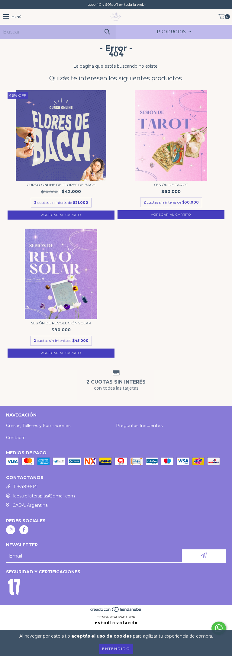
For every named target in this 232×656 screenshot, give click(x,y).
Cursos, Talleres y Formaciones (38, 425)
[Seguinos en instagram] (10, 529)
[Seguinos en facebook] (23, 529)
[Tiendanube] (116, 611)
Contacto (16, 437)
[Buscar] (107, 32)
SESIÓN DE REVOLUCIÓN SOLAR (61, 323)
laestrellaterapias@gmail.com (44, 496)
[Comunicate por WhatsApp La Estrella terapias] (218, 628)
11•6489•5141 (26, 486)
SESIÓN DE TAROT (171, 184)
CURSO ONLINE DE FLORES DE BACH (61, 184)
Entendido (116, 648)
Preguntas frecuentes (139, 425)
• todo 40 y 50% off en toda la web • (116, 4)
